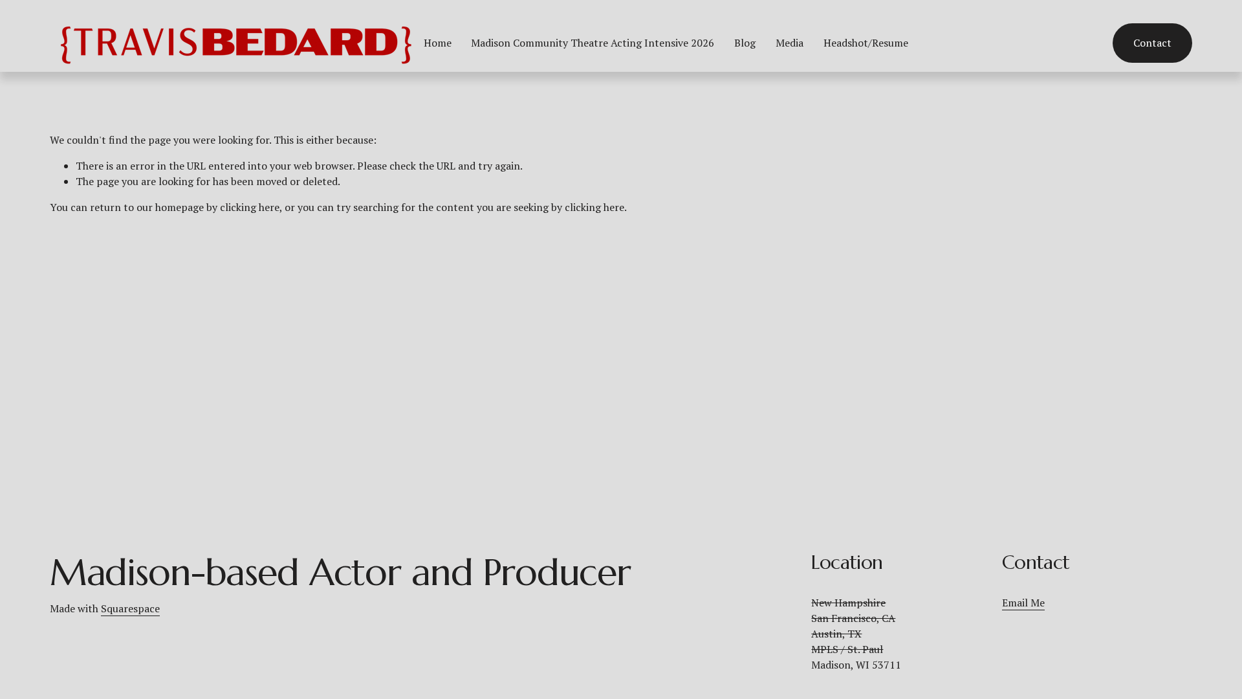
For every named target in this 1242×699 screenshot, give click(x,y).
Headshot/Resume (865, 43)
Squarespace (130, 608)
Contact (1152, 43)
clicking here (249, 207)
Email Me (1023, 602)
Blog (745, 43)
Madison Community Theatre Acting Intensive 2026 (592, 43)
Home (438, 43)
